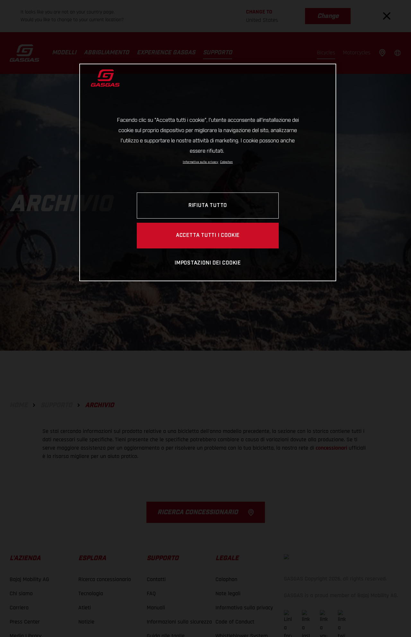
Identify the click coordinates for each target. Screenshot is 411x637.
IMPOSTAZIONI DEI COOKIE (208, 263)
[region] (207, 172)
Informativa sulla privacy (200, 162)
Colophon (226, 162)
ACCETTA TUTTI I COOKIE (208, 235)
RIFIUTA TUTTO (207, 205)
